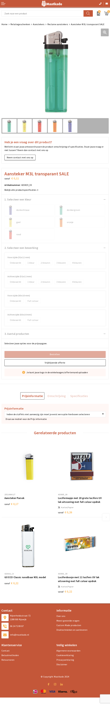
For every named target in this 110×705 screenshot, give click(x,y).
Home (4, 24)
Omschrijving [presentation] (56, 396)
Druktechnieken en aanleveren (71, 629)
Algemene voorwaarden (68, 650)
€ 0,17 (11, 504)
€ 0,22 (11, 583)
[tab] (32, 395)
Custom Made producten (68, 625)
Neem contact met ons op (20, 157)
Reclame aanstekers (57, 24)
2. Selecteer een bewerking (21, 248)
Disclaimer (61, 664)
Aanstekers (38, 24)
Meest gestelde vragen (67, 620)
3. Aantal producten (16, 333)
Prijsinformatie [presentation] (32, 396)
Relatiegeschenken (20, 24)
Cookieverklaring (65, 655)
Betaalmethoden (10, 655)
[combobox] (42, 13)
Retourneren (7, 659)
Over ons (60, 616)
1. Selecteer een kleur (17, 199)
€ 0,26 (65, 512)
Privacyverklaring (65, 659)
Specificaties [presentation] (79, 396)
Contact (5, 650)
